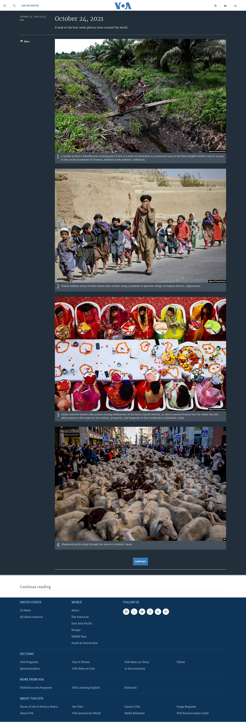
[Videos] (225, 5)
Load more (140, 561)
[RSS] (158, 611)
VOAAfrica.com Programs (36, 687)
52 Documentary (134, 668)
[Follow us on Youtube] (142, 611)
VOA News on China (136, 662)
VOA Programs (29, 662)
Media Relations (134, 713)
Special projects (30, 668)
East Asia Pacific (81, 623)
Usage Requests (186, 706)
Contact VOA (132, 706)
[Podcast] (166, 611)
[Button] (24, 42)
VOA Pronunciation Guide (193, 713)
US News (25, 610)
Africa (75, 610)
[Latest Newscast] (236, 5)
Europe (75, 630)
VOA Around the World (86, 713)
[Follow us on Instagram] (150, 611)
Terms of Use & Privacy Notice (39, 706)
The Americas (80, 617)
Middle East (79, 636)
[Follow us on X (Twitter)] (134, 611)
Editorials (130, 687)
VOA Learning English (86, 687)
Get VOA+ (78, 706)
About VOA (26, 713)
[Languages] (215, 5)
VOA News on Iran (83, 668)
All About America (31, 617)
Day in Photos (30, 6)
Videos (181, 662)
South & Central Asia (84, 643)
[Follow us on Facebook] (126, 611)
